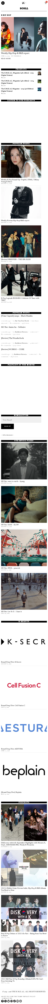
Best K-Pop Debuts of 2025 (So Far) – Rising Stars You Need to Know (23, 935)
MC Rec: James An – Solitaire (13, 327)
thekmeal (17, 56)
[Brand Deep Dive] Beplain (11, 792)
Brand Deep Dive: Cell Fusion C (13, 705)
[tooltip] (2, 1001)
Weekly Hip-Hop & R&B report (15, 53)
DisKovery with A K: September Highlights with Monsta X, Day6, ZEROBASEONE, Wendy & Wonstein (23, 844)
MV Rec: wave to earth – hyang (13, 481)
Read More (6, 58)
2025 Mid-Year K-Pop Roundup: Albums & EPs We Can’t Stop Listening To (22, 980)
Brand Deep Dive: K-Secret (11, 662)
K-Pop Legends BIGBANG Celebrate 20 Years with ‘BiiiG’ (20, 299)
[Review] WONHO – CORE (12, 349)
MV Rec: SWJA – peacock (10, 568)
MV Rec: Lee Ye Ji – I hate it (11, 612)
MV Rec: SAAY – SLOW (10, 525)
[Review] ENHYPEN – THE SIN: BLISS (16, 259)
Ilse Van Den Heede (22, 321)
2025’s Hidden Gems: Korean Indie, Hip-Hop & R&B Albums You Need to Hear (23, 889)
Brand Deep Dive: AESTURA (12, 749)
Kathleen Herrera (21, 332)
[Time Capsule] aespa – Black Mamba (16, 316)
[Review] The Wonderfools (12, 338)
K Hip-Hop (6, 15)
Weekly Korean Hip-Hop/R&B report (15, 220)
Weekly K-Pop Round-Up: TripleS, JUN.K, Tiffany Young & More (20, 181)
